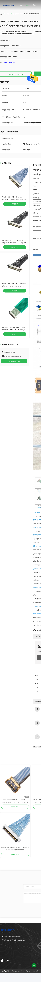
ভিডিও (35, 5)
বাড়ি (21, 5)
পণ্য (27, 5)
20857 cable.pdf (9, 62)
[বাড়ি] (8, 5)
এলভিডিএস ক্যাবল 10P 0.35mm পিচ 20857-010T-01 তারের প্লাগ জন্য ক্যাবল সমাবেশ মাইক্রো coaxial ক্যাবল (15, 801)
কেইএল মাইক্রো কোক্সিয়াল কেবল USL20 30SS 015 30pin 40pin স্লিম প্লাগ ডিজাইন (15, 849)
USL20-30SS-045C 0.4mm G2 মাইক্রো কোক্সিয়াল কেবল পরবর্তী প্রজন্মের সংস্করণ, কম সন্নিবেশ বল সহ (14, 286)
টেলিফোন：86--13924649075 (12, 936)
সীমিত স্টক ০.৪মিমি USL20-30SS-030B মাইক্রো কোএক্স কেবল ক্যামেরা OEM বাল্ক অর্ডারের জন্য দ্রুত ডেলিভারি (14, 243)
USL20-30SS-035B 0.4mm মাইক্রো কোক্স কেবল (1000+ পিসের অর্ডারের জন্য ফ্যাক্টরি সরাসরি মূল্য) (14, 199)
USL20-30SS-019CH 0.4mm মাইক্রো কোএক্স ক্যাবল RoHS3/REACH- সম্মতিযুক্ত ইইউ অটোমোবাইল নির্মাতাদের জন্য (15, 329)
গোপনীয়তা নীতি (6, 971)
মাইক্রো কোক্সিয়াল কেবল (16, 14)
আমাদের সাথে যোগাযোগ (15, 74)
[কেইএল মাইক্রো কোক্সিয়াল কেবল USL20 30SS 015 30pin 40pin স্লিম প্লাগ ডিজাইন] (15, 829)
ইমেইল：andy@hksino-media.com (14, 940)
